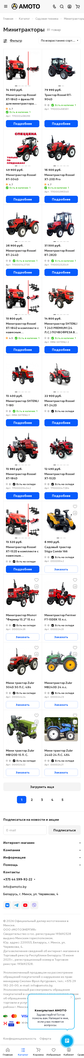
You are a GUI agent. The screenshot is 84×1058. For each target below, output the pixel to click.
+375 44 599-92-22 (17, 879)
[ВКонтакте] (7, 905)
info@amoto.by (15, 887)
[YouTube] (25, 905)
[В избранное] (75, 506)
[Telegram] (16, 905)
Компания (11, 850)
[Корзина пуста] (77, 6)
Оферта (45, 1038)
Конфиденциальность (19, 1038)
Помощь (10, 865)
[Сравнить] (75, 513)
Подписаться (64, 830)
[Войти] (69, 6)
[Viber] (34, 905)
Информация (14, 857)
